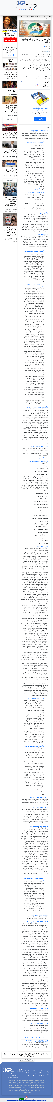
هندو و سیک (21, 1054)
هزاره (41, 1054)
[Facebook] (48, 52)
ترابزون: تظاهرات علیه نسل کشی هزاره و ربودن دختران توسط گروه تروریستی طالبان (10, 232)
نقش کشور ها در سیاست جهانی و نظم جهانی (10, 152)
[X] (42, 52)
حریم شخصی (34, 1071)
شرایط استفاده (34, 1074)
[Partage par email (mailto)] (49, 52)
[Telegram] (40, 85)
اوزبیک (33, 1054)
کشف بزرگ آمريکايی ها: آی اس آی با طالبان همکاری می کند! (10, 74)
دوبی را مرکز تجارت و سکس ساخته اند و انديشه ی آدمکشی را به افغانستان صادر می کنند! (10, 109)
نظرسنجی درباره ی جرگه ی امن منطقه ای (35, 1037)
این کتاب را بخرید (40, 119)
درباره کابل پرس (27, 1071)
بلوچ (6, 1054)
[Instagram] (37, 85)
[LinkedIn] (47, 52)
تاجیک (37, 1054)
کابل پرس (48, 46)
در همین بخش (10, 60)
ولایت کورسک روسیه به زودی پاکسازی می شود (10, 134)
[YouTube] (42, 85)
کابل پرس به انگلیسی (41, 1074)
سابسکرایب (10, 55)
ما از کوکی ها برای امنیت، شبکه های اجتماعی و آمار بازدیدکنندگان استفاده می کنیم (26, 1100)
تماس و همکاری (27, 1074)
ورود (48, 1071)
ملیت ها (46, 1054)
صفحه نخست (47, 16)
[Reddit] (44, 52)
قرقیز (15, 1054)
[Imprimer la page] (45, 52)
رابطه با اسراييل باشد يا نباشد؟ (10, 91)
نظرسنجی (37, 16)
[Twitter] (45, 85)
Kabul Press (46, 87)
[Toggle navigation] (4, 13)
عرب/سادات (22, 1056)
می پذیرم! (21, 1099)
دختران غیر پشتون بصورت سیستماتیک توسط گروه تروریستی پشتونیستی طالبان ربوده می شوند (10, 202)
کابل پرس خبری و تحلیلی (11, 211)
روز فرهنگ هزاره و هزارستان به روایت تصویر (11, 171)
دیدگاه (42, 16)
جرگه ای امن (38, 189)
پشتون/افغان (30, 1056)
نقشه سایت (48, 1073)
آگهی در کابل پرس (41, 1071)
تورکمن (28, 1054)
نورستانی (10, 1054)
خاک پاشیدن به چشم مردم (39, 458)
